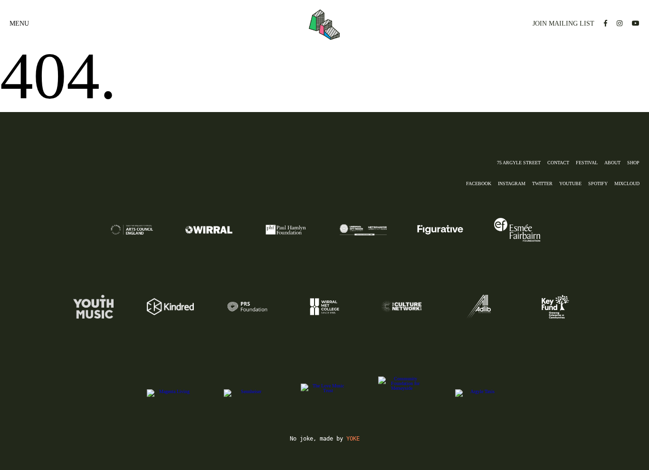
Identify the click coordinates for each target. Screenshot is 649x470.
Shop (633, 162)
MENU (19, 23)
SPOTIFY (598, 183)
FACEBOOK (478, 183)
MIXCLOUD (626, 183)
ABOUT (612, 162)
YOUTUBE (570, 183)
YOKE (353, 438)
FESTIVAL (587, 162)
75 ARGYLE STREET (519, 162)
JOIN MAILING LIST (563, 23)
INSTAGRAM (511, 183)
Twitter (542, 183)
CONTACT (558, 162)
